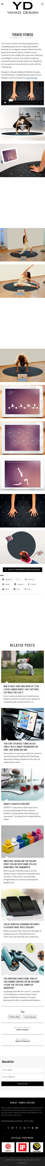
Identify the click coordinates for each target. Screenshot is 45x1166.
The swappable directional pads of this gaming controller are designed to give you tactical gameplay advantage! (22, 983)
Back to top (22, 1162)
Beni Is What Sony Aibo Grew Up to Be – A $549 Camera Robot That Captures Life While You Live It (22, 689)
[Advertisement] (22, 24)
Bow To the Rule (22, 1028)
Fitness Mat (14, 1017)
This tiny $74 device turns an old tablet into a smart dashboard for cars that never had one (21, 746)
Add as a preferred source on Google (24, 570)
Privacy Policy (29, 1121)
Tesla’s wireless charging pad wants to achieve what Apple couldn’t (22, 926)
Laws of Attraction (22, 1040)
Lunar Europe (32, 78)
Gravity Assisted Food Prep (17, 803)
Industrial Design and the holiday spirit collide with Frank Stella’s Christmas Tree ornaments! (20, 864)
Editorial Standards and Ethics (12, 1121)
